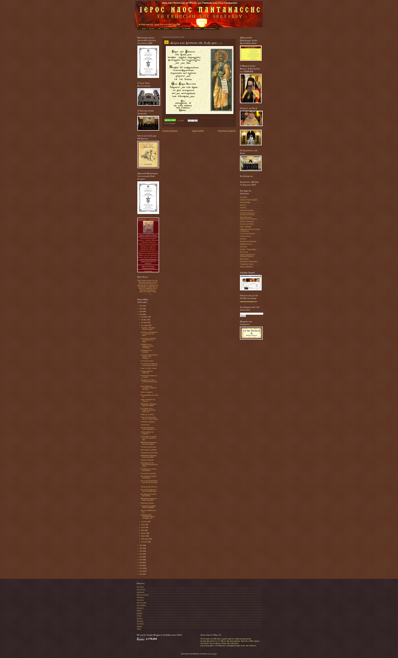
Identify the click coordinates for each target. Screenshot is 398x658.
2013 (141, 571)
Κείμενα (166, 28)
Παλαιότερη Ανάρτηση (227, 131)
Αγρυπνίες (243, 205)
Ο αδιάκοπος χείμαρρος (148, 422)
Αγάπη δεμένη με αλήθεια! (149, 450)
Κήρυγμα (139, 613)
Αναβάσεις (243, 207)
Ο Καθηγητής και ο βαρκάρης (146, 351)
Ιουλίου (143, 524)
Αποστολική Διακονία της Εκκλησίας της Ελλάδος (247, 213)
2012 (141, 574)
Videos (139, 629)
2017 (141, 559)
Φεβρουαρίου (145, 539)
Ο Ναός (139, 616)
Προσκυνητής (244, 252)
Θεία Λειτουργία (141, 603)
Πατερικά (172, 123)
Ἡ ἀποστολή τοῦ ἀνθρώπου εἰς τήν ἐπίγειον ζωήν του (149, 364)
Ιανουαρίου (144, 542)
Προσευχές (140, 621)
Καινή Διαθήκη (186, 28)
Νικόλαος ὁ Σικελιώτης (151, 257)
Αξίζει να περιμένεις (147, 392)
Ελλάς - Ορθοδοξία (245, 226)
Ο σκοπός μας (145, 424)
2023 (141, 314)
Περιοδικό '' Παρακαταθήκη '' (248, 249)
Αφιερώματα (140, 592)
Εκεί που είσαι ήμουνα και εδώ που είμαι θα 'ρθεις (149, 490)
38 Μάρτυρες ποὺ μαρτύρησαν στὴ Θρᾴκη (148, 253)
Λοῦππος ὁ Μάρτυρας (151, 240)
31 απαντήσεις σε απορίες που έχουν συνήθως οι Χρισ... (149, 438)
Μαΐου (143, 530)
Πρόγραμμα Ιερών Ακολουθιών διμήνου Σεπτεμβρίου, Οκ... (148, 516)
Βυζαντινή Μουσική (209, 28)
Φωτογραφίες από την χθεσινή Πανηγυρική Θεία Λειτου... (149, 464)
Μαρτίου (143, 536)
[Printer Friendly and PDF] (170, 120)
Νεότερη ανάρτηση (170, 131)
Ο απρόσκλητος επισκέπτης (149, 453)
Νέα (159, 28)
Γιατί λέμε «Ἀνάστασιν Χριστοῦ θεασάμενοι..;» (148, 428)
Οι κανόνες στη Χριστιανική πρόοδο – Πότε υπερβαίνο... (149, 356)
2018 (141, 557)
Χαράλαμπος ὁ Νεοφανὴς (148, 259)
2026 (141, 306)
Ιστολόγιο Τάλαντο (245, 236)
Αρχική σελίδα (197, 131)
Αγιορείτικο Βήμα (245, 202)
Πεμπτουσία (243, 246)
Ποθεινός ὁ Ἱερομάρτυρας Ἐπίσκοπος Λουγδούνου (147, 249)
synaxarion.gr (148, 271)
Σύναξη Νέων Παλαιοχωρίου (248, 261)
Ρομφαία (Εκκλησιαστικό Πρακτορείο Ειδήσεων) (247, 255)
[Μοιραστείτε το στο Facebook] (195, 121)
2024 (141, 311)
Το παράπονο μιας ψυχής (148, 447)
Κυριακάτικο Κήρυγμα (147, 460)
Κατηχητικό (140, 608)
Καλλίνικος (151, 251)
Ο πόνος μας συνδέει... (148, 361)
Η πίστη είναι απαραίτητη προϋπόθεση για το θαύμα (148, 340)
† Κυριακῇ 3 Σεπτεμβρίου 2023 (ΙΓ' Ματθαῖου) (148, 506)
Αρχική (144, 28)
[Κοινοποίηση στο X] (193, 121)
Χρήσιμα (139, 626)
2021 (141, 548)
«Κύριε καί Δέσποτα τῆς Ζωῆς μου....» (148, 400)
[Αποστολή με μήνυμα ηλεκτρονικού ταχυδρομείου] (189, 121)
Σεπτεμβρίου (145, 325)
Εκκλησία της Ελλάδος (247, 224)
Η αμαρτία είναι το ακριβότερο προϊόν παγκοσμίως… (147, 346)
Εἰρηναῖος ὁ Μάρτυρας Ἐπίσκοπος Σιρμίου (147, 243)
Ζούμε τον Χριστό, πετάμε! (149, 368)
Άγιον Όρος (243, 197)
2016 (141, 562)
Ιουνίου (143, 527)
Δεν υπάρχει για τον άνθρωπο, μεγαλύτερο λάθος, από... (148, 410)
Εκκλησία (152, 28)
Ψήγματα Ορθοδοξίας (246, 267)
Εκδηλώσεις (140, 597)
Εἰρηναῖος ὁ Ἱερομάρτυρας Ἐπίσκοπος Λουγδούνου (149, 246)
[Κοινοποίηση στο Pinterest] (197, 121)
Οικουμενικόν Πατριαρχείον (248, 241)
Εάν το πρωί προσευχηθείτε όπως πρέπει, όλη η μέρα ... (149, 482)
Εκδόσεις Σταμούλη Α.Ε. (247, 221)
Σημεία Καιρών (244, 259)
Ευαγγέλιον (175, 28)
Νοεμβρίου (144, 319)
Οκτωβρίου (144, 322)
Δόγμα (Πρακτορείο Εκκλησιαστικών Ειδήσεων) (248, 218)
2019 (141, 554)
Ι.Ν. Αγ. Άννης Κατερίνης (247, 233)
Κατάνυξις (243, 239)
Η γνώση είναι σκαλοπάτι (148, 473)
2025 (141, 308)
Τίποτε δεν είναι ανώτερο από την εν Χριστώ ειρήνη (149, 418)
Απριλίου (144, 533)
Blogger (214, 654)
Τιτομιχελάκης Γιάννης (246, 264)
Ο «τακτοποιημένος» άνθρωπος (147, 371)
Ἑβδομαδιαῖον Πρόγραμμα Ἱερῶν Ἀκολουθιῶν (148, 404)
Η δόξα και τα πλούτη (147, 414)
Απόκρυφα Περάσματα (247, 210)
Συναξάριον (197, 28)
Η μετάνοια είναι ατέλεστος (149, 487)
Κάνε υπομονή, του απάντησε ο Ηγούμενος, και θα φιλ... (149, 387)
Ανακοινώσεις (141, 589)
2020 (141, 551)
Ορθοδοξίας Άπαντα (246, 244)
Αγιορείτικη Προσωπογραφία (248, 200)
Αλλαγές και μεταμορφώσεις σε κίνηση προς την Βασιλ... (149, 333)
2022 (141, 545)
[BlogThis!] (191, 121)
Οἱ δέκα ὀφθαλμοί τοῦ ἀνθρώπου (147, 432)
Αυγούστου (144, 521)
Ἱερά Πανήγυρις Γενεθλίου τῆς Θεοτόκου (148, 469)
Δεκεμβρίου (144, 317)
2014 (141, 568)
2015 (141, 565)
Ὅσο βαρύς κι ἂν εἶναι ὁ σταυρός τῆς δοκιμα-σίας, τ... (149, 381)
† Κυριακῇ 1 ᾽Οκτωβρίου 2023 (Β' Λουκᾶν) (148, 328)
